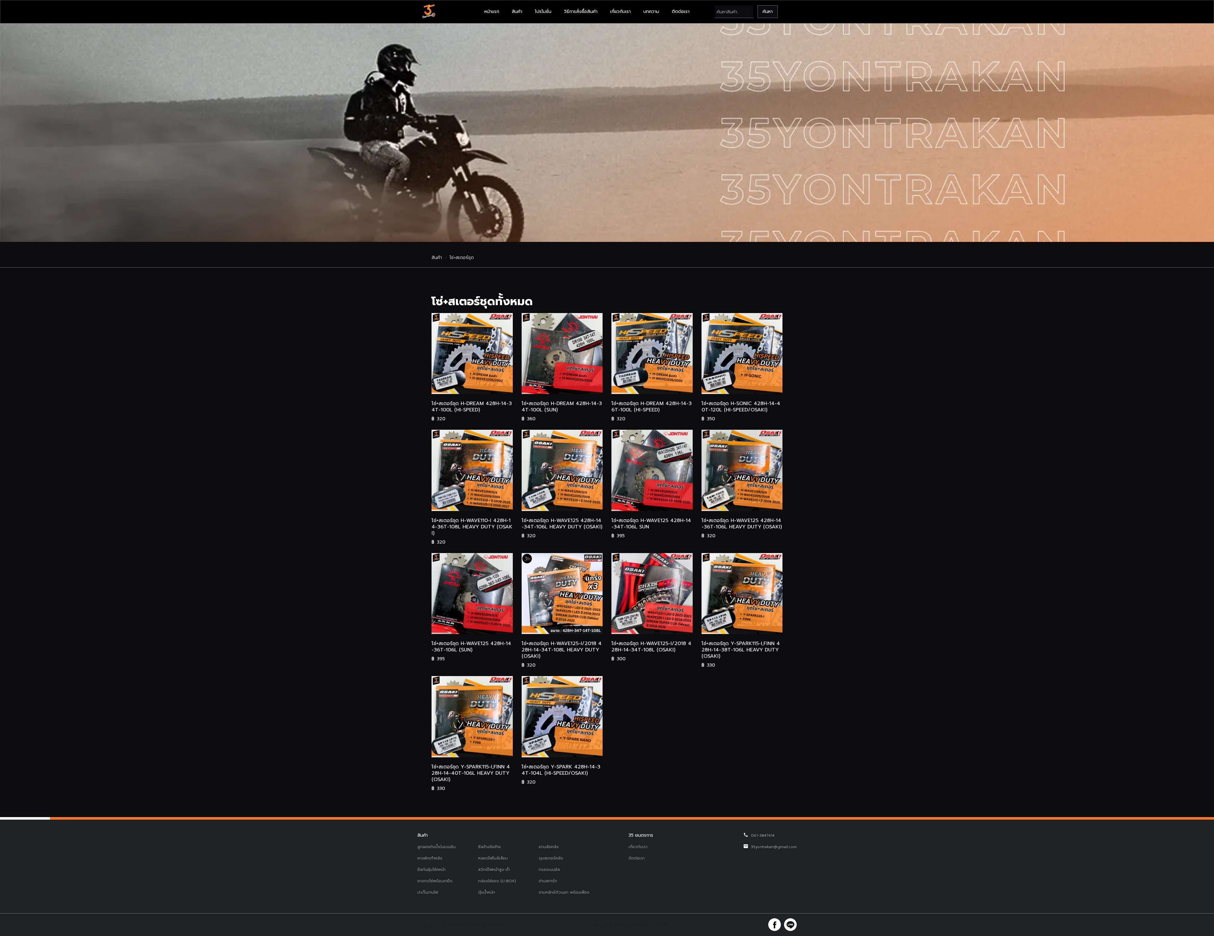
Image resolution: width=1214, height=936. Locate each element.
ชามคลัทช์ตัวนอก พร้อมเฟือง (564, 892)
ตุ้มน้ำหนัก (486, 892)
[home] (428, 11)
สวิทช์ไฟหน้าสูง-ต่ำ (494, 869)
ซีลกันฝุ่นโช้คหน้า (431, 869)
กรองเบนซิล (549, 869)
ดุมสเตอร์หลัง (551, 858)
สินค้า (517, 11)
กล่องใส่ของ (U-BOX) (497, 881)
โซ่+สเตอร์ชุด (462, 258)
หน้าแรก (491, 11)
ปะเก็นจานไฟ (427, 892)
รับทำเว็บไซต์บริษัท (654, 924)
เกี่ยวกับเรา (620, 11)
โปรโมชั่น (543, 11)
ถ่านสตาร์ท (548, 881)
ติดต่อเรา (681, 11)
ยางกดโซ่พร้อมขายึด (434, 881)
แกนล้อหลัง (549, 847)
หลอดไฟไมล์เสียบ (493, 858)
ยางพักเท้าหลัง (429, 858)
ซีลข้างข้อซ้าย (489, 847)
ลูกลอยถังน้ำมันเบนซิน (436, 847)
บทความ (651, 11)
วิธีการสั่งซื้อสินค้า (581, 11)
